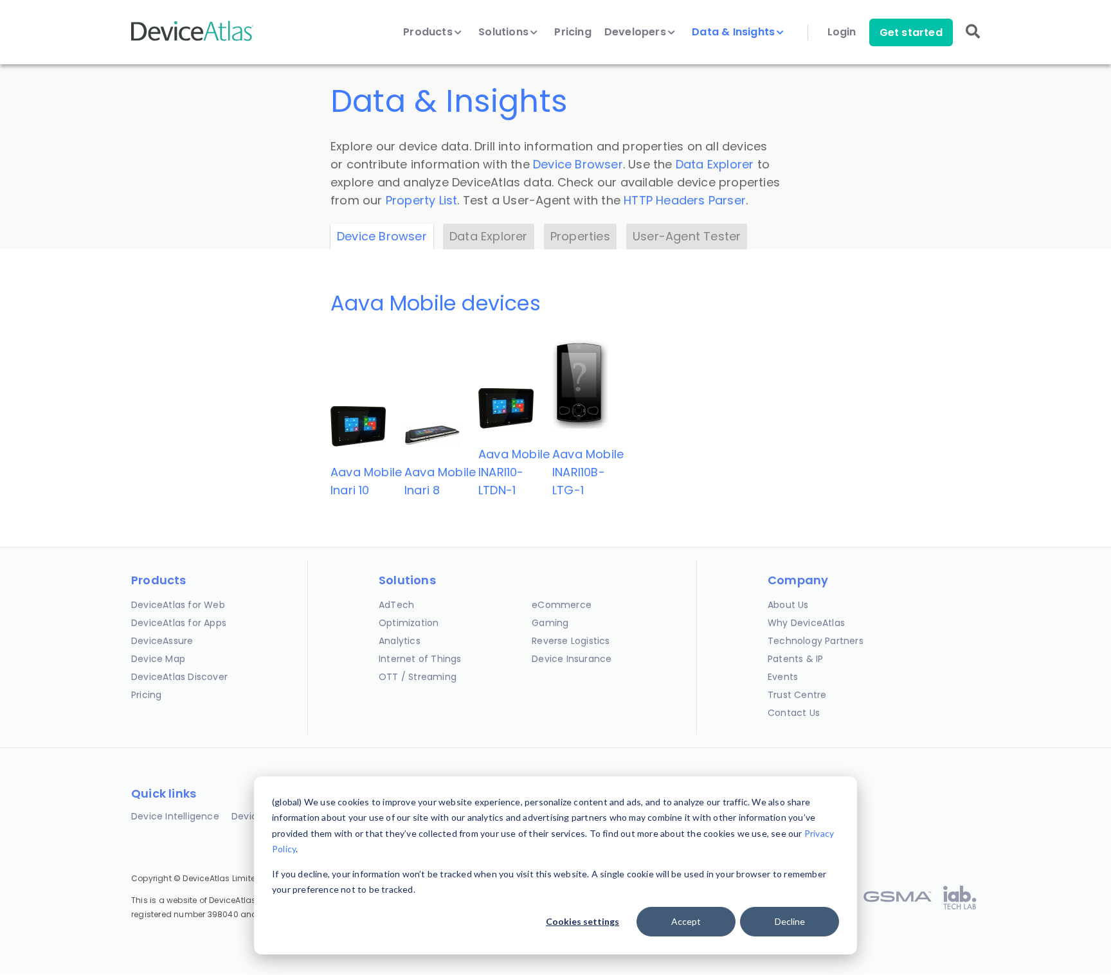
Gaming (550, 622)
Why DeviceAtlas (806, 622)
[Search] (973, 40)
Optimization (408, 622)
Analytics (399, 640)
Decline (790, 921)
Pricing (572, 32)
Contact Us (794, 712)
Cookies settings (582, 921)
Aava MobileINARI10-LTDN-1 (514, 472)
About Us (788, 604)
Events (783, 676)
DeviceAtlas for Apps (178, 622)
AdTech (396, 604)
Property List (422, 200)
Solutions (504, 32)
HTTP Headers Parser (685, 200)
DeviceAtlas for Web (178, 604)
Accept (686, 921)
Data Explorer (715, 164)
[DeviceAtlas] (192, 39)
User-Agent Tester (687, 236)
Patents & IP (795, 658)
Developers (636, 32)
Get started (911, 32)
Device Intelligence (175, 816)
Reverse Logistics (571, 640)
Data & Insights (734, 32)
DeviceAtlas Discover (179, 676)
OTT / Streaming (417, 676)
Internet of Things (420, 658)
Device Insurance (571, 658)
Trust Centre (797, 694)
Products (429, 32)
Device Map (158, 658)
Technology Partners (815, 640)
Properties (580, 236)
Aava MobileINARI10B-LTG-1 (588, 472)
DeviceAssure (162, 640)
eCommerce (562, 604)
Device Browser (578, 164)
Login (841, 32)
